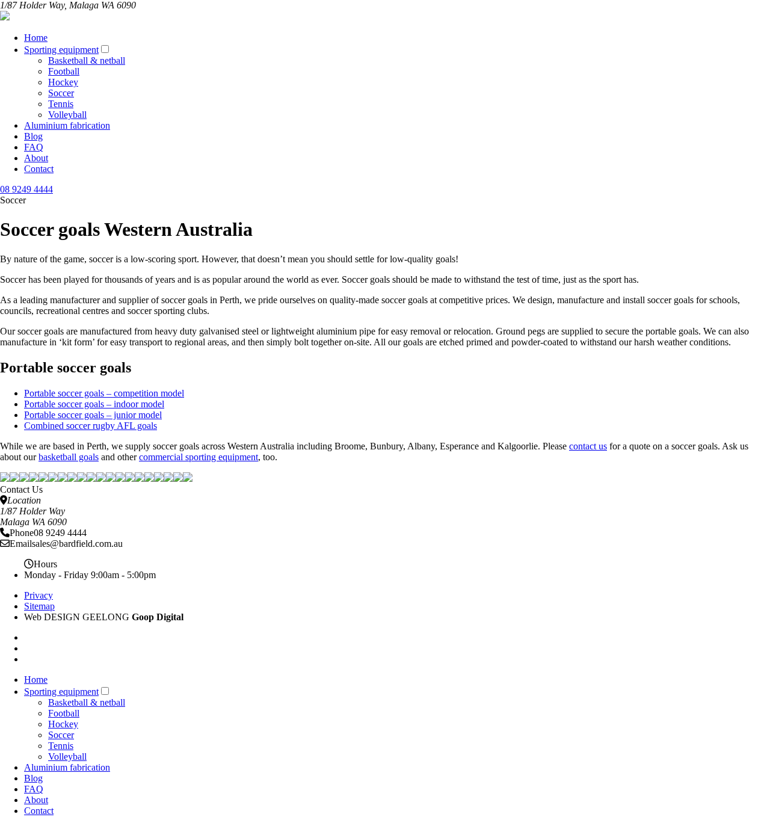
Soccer (61, 93)
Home (36, 37)
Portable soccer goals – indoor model (94, 404)
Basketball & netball (86, 60)
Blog (33, 136)
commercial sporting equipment (198, 457)
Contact (39, 169)
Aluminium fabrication (67, 125)
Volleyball (67, 114)
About (36, 158)
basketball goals (68, 457)
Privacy (38, 595)
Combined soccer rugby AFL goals (90, 426)
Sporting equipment (61, 50)
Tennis (60, 104)
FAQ (33, 147)
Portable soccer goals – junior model (93, 415)
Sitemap (39, 606)
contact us (588, 446)
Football (63, 71)
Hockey (63, 82)
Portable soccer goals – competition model (104, 393)
